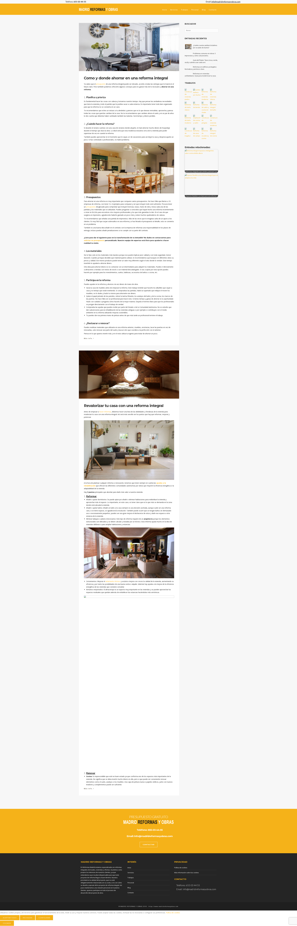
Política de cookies (180, 868)
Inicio (164, 10)
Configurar (44, 918)
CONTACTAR (148, 844)
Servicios (174, 10)
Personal (195, 10)
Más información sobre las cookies (186, 873)
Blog (204, 10)
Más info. (89, 338)
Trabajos (184, 10)
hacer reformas (105, 412)
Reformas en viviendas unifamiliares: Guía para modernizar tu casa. (200, 75)
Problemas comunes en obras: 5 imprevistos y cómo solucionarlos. (200, 54)
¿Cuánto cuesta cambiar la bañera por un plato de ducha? (205, 46)
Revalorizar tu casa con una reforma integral (123, 405)
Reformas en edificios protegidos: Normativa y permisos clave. (201, 68)
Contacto (212, 10)
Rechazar (27, 918)
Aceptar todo (10, 918)
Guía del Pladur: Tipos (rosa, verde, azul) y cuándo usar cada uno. (201, 61)
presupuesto (100, 84)
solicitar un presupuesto (94, 240)
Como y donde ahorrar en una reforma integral (126, 78)
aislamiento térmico (112, 581)
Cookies (7, 923)
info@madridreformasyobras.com (153, 836)
